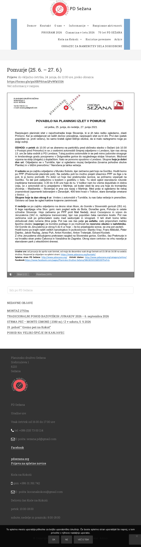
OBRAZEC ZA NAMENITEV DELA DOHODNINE (91, 46)
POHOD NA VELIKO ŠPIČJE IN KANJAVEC (35, 332)
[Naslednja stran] (14, 274)
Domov (31, 25)
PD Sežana (70, 8)
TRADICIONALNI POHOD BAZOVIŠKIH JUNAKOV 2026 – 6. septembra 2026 (58, 316)
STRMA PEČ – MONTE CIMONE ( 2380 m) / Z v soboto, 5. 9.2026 (49, 321)
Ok (53, 539)
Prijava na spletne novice (28, 463)
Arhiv (118, 39)
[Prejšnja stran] (10, 274)
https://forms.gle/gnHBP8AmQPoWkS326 (35, 81)
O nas (58, 25)
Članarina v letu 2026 (80, 32)
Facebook (17, 447)
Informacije (77, 25)
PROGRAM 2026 (51, 32)
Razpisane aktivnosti (107, 25)
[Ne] (136, 536)
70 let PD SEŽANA (110, 32)
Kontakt (45, 25)
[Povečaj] (34, 274)
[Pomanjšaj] (31, 274)
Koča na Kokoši (68, 39)
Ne (66, 539)
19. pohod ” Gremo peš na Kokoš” (29, 327)
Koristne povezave (98, 39)
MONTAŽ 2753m (18, 310)
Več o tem (83, 539)
